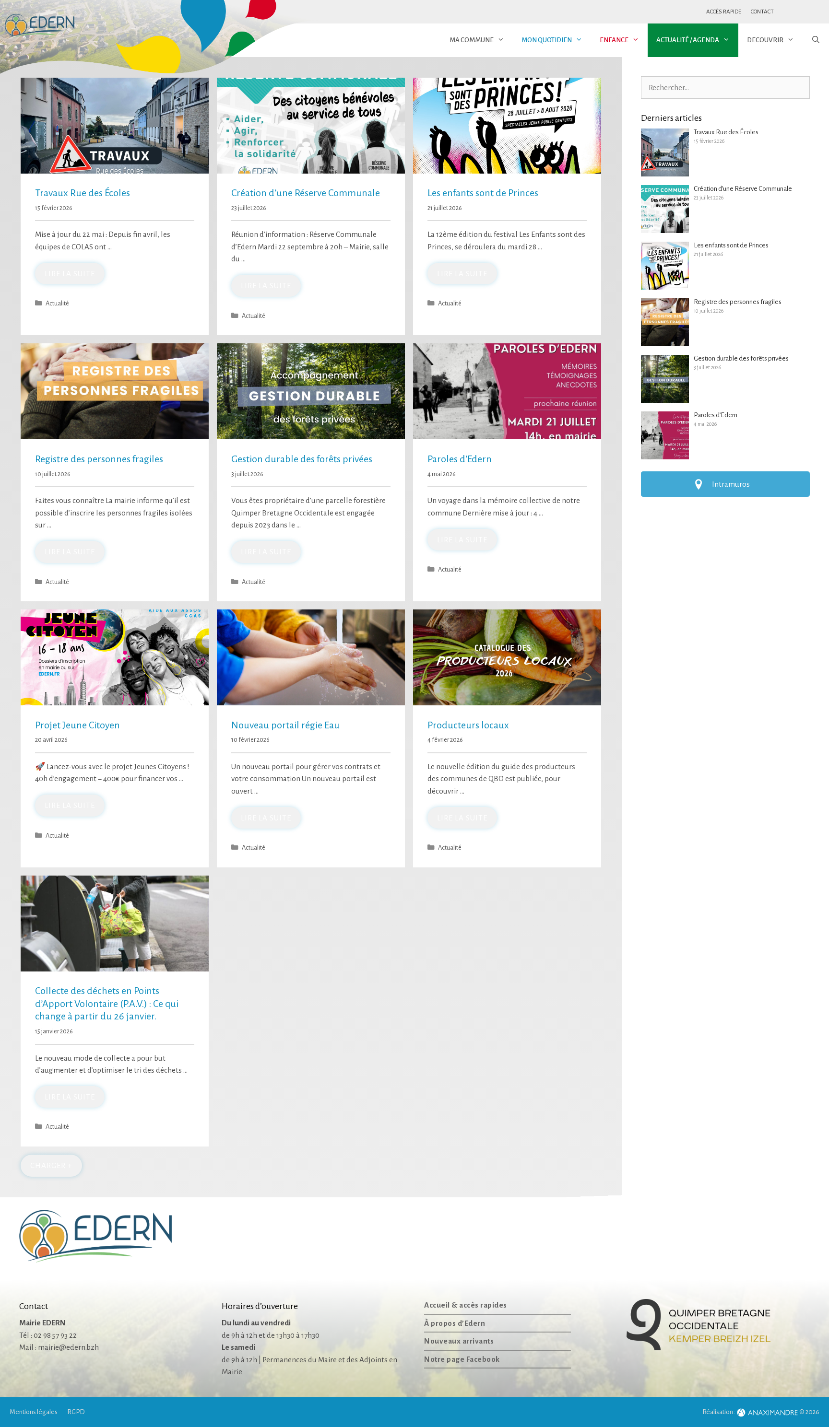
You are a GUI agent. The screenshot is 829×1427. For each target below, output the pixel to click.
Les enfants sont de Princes (482, 192)
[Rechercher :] (725, 87)
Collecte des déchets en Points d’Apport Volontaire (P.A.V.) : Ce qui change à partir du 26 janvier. (106, 1003)
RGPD (76, 1411)
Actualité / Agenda (687, 40)
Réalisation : (719, 1411)
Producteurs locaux (468, 725)
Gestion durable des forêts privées (301, 459)
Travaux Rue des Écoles (82, 192)
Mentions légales (34, 1411)
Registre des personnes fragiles (99, 459)
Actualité (57, 303)
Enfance (614, 40)
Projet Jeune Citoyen (77, 725)
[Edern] (39, 26)
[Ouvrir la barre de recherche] (816, 40)
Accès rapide (723, 12)
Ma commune (472, 40)
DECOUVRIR (765, 40)
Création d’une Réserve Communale (305, 192)
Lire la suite (70, 273)
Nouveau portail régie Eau (285, 725)
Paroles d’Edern (459, 459)
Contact (762, 12)
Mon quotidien (546, 40)
